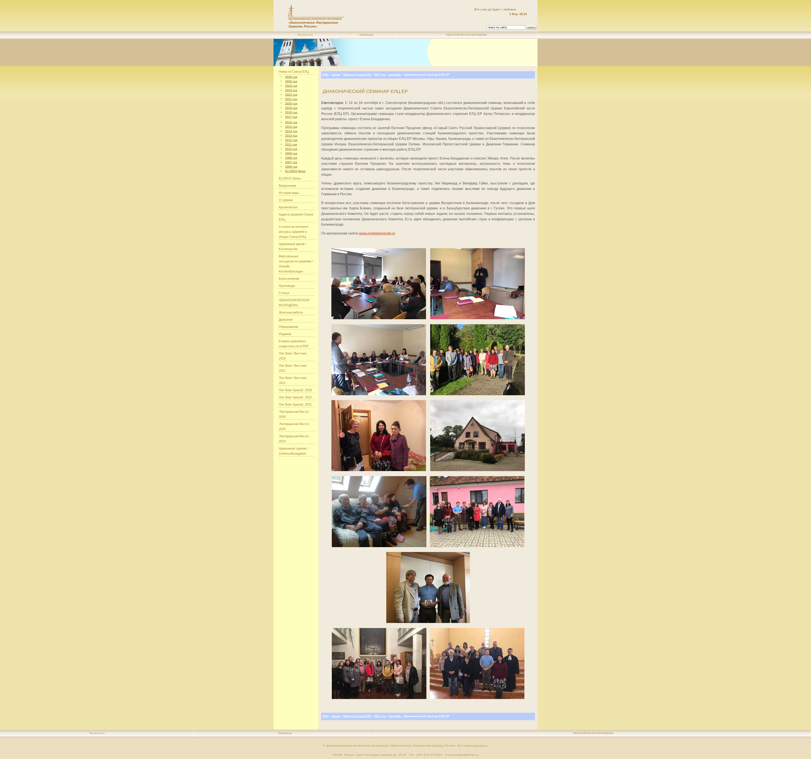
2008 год (291, 157)
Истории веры (289, 193)
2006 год (291, 166)
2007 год (291, 162)
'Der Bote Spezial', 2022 (295, 397)
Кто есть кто (305, 34)
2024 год (291, 85)
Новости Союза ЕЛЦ (294, 71)
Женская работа (291, 312)
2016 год (291, 122)
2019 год (291, 108)
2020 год (291, 103)
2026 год (291, 77)
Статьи (284, 293)
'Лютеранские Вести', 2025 (294, 426)
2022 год (291, 94)
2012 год (291, 140)
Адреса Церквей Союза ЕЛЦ (296, 217)
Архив (336, 74)
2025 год (291, 81)
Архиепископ (288, 207)
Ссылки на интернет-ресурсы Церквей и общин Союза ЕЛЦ (294, 231)
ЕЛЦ (326, 74)
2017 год (291, 117)
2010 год (291, 149)
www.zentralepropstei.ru (377, 233)
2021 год (291, 99)
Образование (288, 326)
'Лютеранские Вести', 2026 (294, 414)
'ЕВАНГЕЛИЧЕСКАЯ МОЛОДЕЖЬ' (466, 34)
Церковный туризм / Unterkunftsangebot (293, 451)
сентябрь (395, 74)
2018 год (291, 112)
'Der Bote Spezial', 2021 (295, 404)
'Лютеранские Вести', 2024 (294, 438)
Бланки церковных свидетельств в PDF (294, 343)
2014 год (291, 131)
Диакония (286, 319)
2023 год (291, 90)
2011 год (291, 144)
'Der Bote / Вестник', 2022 (293, 368)
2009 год (291, 153)
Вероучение (287, 185)
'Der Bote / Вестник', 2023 (293, 356)
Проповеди (366, 34)
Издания (285, 334)
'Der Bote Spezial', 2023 (295, 390)
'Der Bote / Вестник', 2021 (293, 380)
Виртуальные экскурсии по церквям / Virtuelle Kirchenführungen (296, 263)
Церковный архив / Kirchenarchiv (292, 246)
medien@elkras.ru (466, 754)
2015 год (291, 126)
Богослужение (289, 278)
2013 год (291, 135)
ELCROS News (295, 171)
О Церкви (286, 200)
